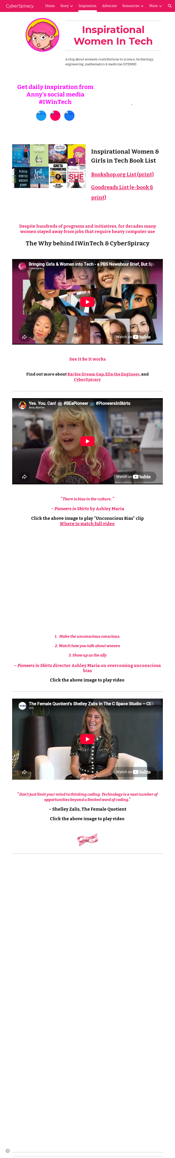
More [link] (153, 6)
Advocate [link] (109, 6)
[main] (113, 35)
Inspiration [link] (87, 6)
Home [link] (50, 6)
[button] (170, 6)
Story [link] (64, 6)
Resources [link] (130, 6)
